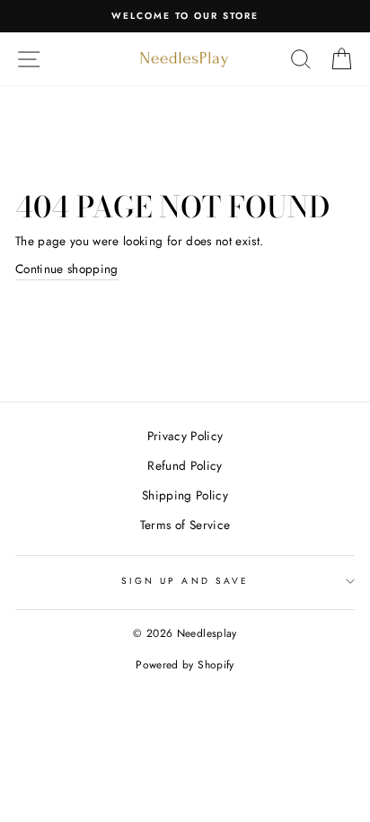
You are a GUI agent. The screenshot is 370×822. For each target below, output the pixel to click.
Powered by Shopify (184, 665)
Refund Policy (184, 465)
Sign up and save (185, 581)
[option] (185, 16)
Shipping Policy (185, 495)
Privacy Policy (185, 436)
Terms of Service (185, 525)
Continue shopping (67, 269)
